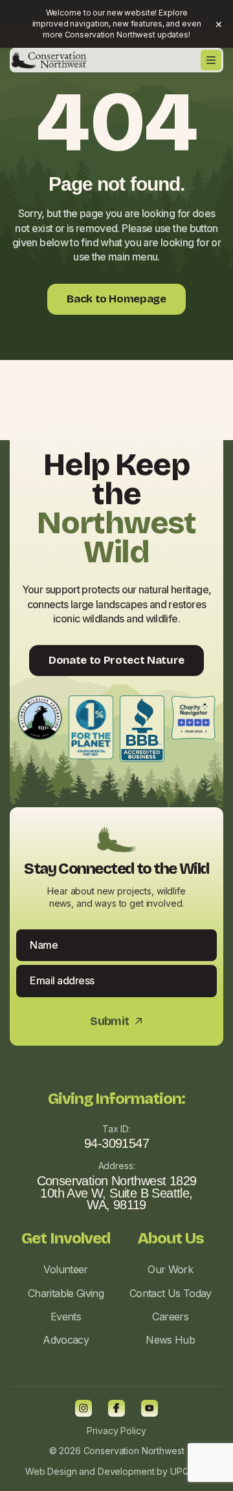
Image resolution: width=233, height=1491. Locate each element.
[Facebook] (116, 1408)
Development (126, 1471)
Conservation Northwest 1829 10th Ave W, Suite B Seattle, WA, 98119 (117, 1193)
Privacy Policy (116, 1430)
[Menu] (211, 60)
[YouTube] (149, 1408)
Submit (116, 1021)
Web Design (51, 1471)
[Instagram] (83, 1408)
